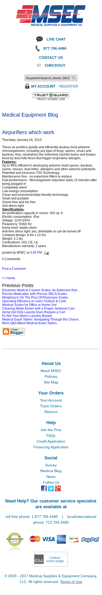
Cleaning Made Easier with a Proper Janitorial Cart (38, 308)
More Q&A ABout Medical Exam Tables (29, 323)
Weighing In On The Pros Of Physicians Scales (35, 297)
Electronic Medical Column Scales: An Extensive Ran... (41, 290)
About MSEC (50, 371)
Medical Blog (50, 471)
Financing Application (51, 447)
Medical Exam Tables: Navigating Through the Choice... (41, 319)
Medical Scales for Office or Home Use (29, 305)
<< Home (8, 278)
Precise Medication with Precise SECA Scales (34, 294)
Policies (51, 376)
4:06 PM (36, 252)
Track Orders (51, 406)
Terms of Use (71, 582)
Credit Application (51, 441)
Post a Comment (14, 269)
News (50, 476)
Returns (51, 412)
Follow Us (51, 482)
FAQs (50, 435)
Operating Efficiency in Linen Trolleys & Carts (34, 301)
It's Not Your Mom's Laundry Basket (27, 316)
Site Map (51, 382)
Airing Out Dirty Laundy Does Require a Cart (33, 312)
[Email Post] (46, 252)
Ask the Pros (51, 430)
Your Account (51, 400)
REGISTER (68, 86)
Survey (51, 465)
